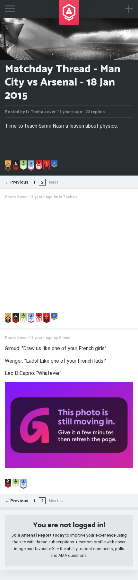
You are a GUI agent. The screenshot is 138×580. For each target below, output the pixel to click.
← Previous (16, 182)
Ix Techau (36, 111)
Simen (64, 338)
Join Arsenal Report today (38, 535)
